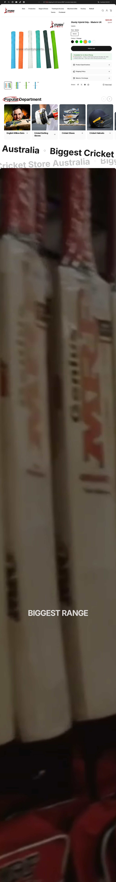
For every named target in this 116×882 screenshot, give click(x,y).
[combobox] (105, 2)
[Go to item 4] (35, 85)
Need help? (108, 84)
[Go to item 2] (17, 85)
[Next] (61, 52)
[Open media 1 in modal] (34, 49)
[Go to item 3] (26, 85)
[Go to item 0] (8, 85)
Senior (75, 34)
